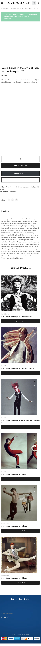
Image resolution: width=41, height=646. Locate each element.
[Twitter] (5, 617)
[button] (20, 180)
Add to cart (18, 165)
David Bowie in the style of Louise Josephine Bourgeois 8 (20, 421)
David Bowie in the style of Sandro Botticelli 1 (17, 316)
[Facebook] (2, 617)
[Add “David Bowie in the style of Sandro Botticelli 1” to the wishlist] (35, 282)
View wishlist (33, 14)
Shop (7, 9)
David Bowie (13, 191)
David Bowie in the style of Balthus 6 (14, 578)
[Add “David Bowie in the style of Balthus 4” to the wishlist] (35, 492)
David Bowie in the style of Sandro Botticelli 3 (17, 368)
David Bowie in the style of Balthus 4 (14, 526)
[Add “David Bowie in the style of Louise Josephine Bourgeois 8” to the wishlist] (35, 386)
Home (3, 9)
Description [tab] (5, 211)
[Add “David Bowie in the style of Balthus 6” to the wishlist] (35, 543)
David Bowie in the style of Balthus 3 (14, 474)
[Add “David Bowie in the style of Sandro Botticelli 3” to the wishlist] (35, 334)
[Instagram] (8, 617)
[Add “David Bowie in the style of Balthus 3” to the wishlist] (35, 440)
